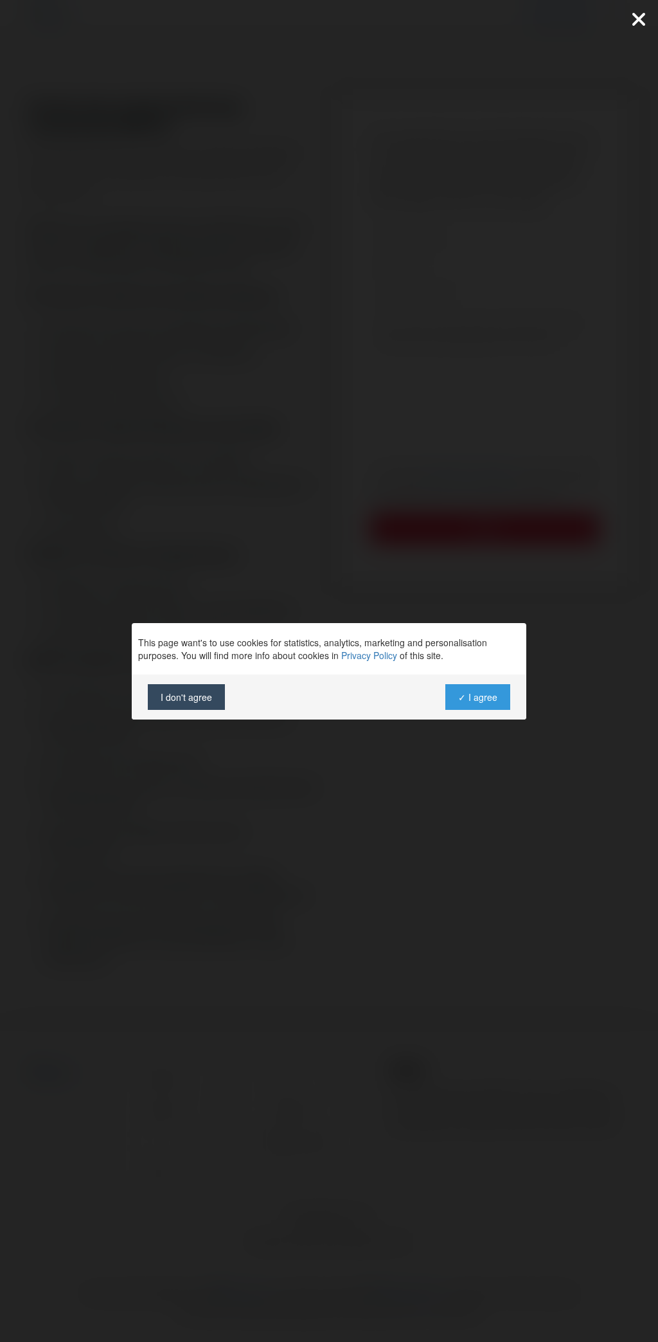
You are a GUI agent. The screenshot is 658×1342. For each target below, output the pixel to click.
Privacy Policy (369, 655)
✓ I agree (477, 697)
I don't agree (186, 697)
